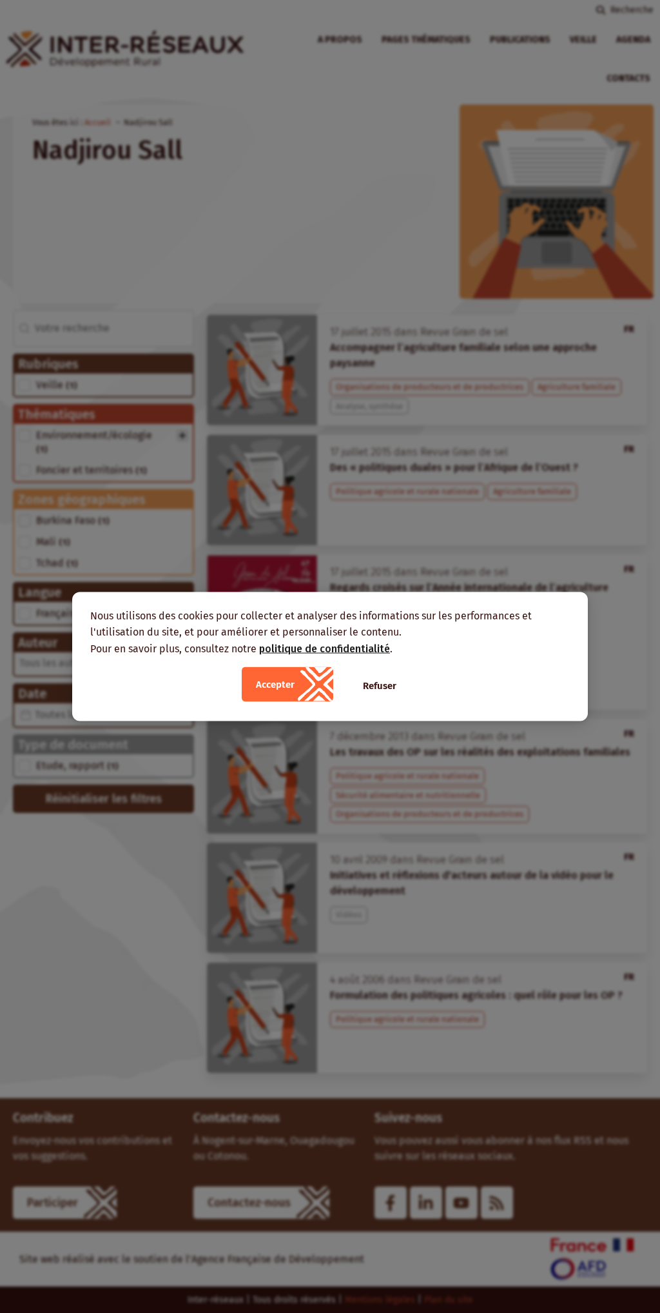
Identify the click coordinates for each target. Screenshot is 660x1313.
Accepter (275, 684)
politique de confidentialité (324, 648)
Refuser (379, 686)
